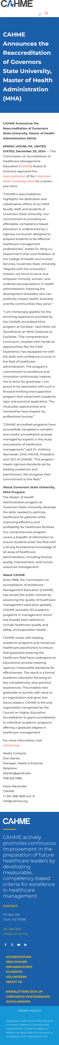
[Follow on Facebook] (5, 944)
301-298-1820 (12, 929)
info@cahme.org (15, 934)
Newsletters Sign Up (24, 991)
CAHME (25, 166)
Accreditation (18, 957)
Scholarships (18, 1001)
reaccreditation (14, 176)
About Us (14, 982)
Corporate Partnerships (28, 997)
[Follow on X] (12, 944)
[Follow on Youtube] (18, 944)
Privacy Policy (29, 1010)
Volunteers (16, 977)
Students (14, 972)
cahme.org (11, 745)
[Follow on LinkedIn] (25, 944)
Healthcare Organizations (19, 964)
